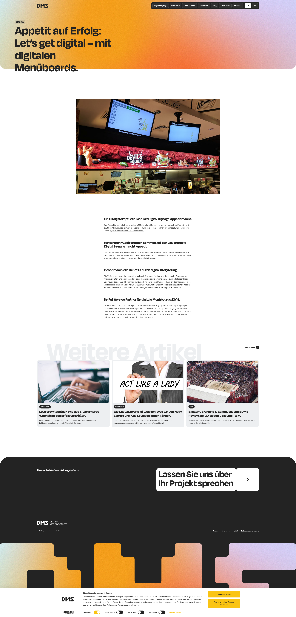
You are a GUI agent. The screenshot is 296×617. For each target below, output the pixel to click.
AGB (236, 531)
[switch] (119, 612)
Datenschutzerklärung (250, 531)
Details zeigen (175, 612)
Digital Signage (179, 305)
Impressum (226, 531)
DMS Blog (20, 22)
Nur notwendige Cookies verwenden (224, 603)
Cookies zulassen (224, 594)
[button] (175, 5)
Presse (216, 531)
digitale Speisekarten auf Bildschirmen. (127, 230)
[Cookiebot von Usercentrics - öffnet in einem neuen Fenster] (68, 612)
